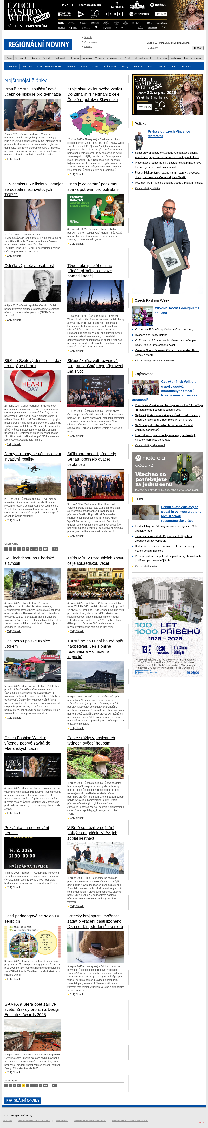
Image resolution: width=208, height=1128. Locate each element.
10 (45, 548)
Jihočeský (87, 58)
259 (55, 548)
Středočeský (21, 58)
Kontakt (88, 37)
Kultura (138, 66)
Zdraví (162, 66)
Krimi (95, 66)
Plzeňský (74, 58)
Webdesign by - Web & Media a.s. (130, 1120)
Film (174, 66)
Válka (83, 66)
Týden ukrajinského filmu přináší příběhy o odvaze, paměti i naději (90, 270)
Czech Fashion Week (49, 66)
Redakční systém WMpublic (90, 1120)
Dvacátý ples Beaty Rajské (151, 334)
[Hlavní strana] (38, 52)
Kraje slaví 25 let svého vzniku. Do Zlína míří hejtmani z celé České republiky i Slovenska (95, 94)
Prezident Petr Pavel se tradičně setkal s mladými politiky (169, 182)
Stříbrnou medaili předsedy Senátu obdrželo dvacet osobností (91, 459)
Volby (125, 66)
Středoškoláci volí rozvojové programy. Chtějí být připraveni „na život (95, 365)
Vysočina (99, 58)
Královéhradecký (192, 58)
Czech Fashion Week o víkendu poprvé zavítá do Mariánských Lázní (27, 743)
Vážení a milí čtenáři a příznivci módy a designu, (164, 329)
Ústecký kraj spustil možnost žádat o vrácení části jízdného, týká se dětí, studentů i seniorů (95, 921)
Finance (186, 66)
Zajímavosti (110, 66)
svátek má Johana (180, 43)
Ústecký (47, 58)
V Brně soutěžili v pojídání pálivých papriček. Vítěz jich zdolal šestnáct (92, 832)
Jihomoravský (114, 58)
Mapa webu (62, 1120)
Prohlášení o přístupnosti (34, 1120)
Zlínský (128, 58)
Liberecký (35, 58)
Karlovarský (61, 58)
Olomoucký (161, 58)
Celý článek (14, 159)
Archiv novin (90, 42)
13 (54, 1085)
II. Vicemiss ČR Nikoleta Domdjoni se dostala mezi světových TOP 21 (34, 189)
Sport (150, 66)
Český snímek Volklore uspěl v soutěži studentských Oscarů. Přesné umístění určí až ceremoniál (164, 391)
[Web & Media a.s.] (201, 1123)
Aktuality (27, 66)
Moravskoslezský (144, 58)
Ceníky (88, 46)
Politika (71, 66)
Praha (9, 58)
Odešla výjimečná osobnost (29, 265)
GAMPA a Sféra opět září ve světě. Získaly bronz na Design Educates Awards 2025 (32, 1009)
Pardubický (175, 58)
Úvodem (12, 66)
